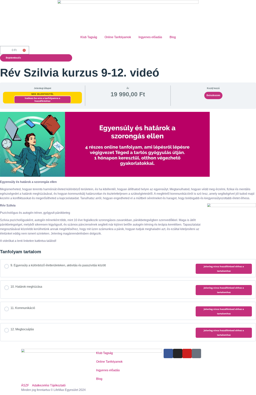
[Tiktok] (196, 353)
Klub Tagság (88, 37)
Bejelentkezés (13, 57)
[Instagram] (177, 353)
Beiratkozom (213, 95)
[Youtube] (187, 353)
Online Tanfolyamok (118, 37)
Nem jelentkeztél (42, 94)
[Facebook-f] (168, 353)
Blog (173, 37)
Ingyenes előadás (150, 37)
